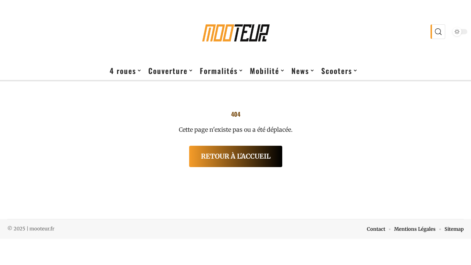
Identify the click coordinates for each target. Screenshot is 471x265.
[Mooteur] (235, 32)
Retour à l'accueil (235, 156)
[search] (438, 31)
